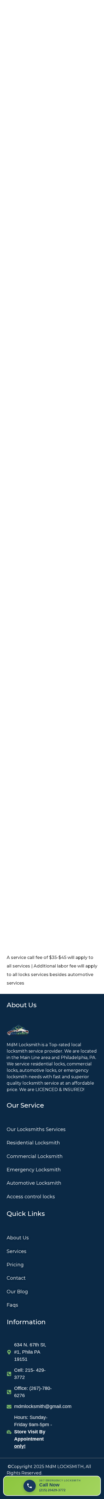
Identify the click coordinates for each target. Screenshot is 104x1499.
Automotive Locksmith (34, 1183)
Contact (16, 1278)
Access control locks (31, 1197)
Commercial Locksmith (35, 1156)
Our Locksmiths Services (36, 1129)
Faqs (12, 1305)
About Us (18, 1238)
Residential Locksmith (33, 1143)
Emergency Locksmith (34, 1170)
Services (16, 1251)
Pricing (15, 1265)
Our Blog (17, 1292)
